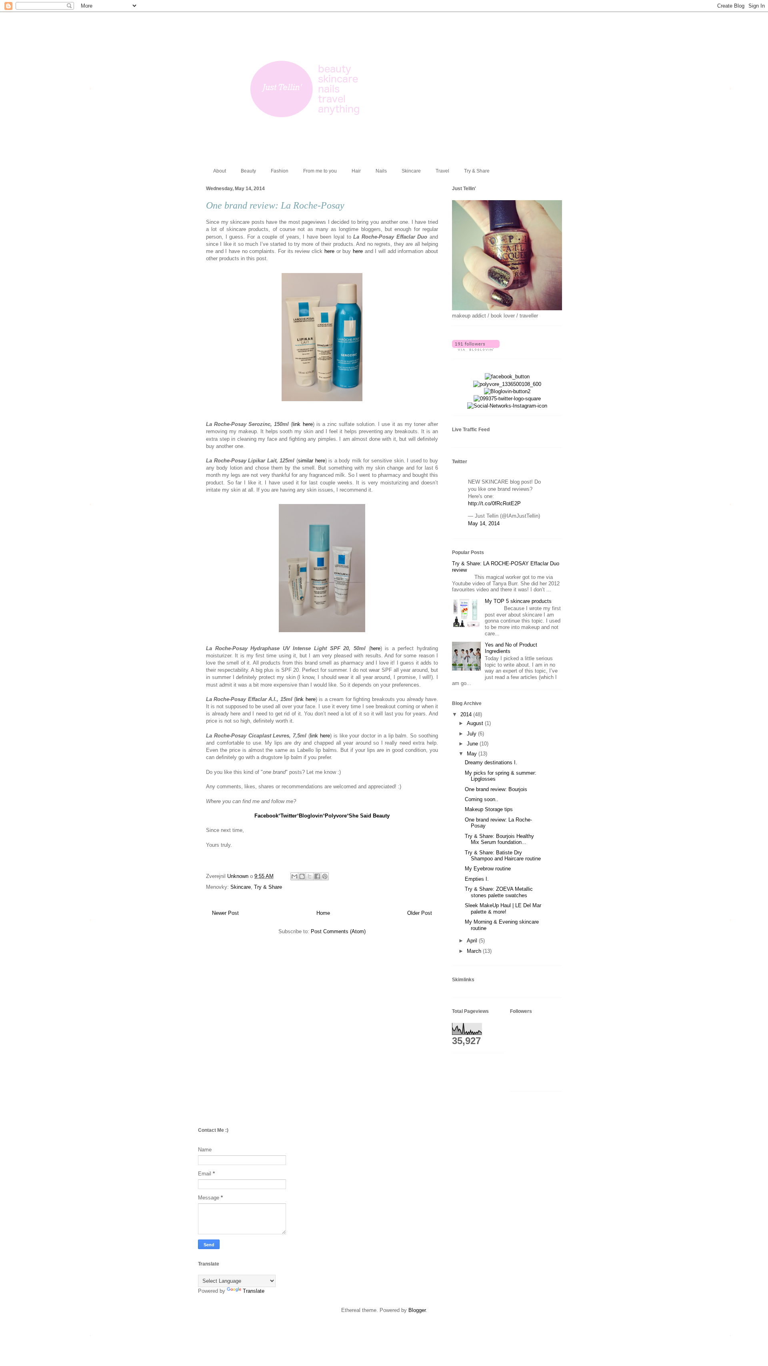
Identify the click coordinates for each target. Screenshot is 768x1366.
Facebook (266, 816)
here (329, 251)
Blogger (417, 1310)
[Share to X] (310, 876)
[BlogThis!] (302, 876)
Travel (442, 171)
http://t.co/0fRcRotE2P (494, 503)
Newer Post (225, 913)
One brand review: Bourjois (496, 789)
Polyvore (336, 816)
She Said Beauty (369, 816)
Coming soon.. (481, 799)
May (472, 754)
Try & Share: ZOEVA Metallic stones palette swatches (499, 892)
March (475, 951)
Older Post (419, 913)
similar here (311, 461)
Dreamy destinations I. (491, 762)
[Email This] (294, 876)
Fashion (279, 171)
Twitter (288, 816)
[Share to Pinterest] (325, 876)
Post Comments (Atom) (338, 931)
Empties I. (477, 879)
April (473, 941)
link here (302, 424)
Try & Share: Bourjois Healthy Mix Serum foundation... (499, 839)
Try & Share (477, 171)
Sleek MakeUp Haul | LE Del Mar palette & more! (503, 908)
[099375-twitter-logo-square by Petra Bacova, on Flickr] (507, 399)
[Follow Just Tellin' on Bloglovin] (476, 349)
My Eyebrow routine (488, 869)
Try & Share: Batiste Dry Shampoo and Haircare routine (503, 856)
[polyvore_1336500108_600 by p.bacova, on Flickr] (507, 384)
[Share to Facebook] (317, 876)
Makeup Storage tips (489, 809)
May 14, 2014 (484, 523)
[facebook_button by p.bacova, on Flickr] (507, 377)
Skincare (411, 171)
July (472, 734)
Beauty (248, 171)
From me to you (320, 171)
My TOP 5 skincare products (518, 601)
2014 (466, 714)
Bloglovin (311, 816)
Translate (253, 1291)
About (219, 171)
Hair (356, 171)
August (476, 723)
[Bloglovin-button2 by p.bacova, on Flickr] (507, 391)
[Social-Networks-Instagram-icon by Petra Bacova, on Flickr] (507, 406)
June (473, 744)
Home (323, 913)
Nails (381, 171)
